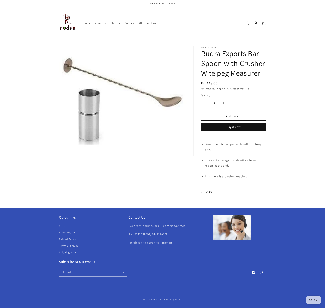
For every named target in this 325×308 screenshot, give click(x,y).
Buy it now (233, 127)
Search (63, 226)
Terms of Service (69, 245)
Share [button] (208, 191)
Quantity (205, 95)
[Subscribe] (122, 272)
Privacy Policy (67, 232)
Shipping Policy (68, 252)
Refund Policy (67, 239)
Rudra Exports (157, 299)
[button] (115, 23)
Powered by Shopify (173, 299)
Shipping (220, 88)
